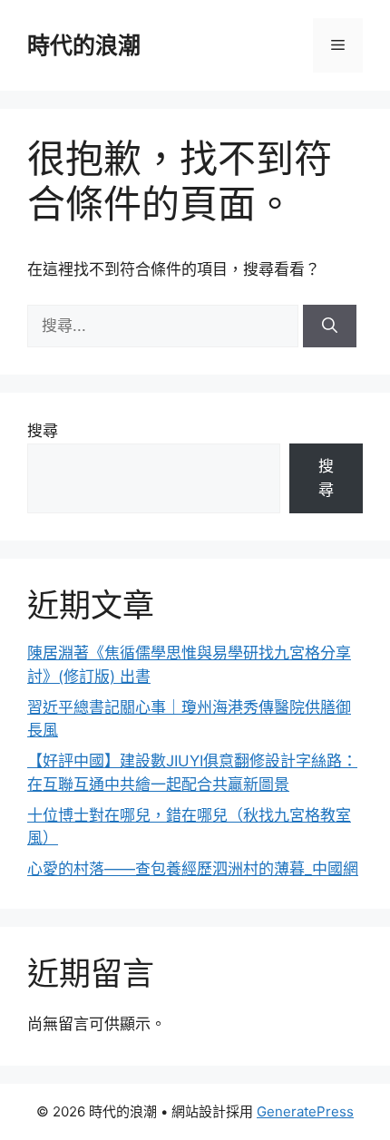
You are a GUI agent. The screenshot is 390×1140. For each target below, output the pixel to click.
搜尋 (42, 431)
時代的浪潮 (84, 45)
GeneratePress (305, 1111)
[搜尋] (329, 326)
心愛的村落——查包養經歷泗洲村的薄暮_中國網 (192, 869)
